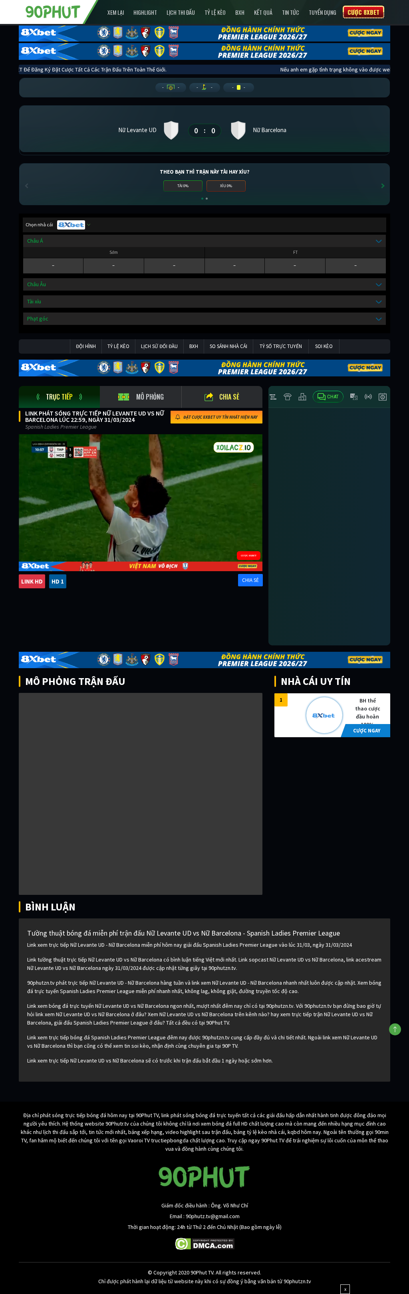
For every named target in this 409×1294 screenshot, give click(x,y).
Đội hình (86, 346)
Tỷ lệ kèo (215, 12)
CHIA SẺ (250, 580)
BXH (239, 12)
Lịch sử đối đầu (159, 346)
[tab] (59, 397)
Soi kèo (324, 346)
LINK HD (32, 581)
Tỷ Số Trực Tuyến (281, 346)
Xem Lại (115, 12)
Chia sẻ (229, 397)
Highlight (145, 12)
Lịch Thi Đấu (181, 12)
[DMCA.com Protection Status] (204, 1243)
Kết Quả (263, 12)
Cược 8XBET (363, 12)
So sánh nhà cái (228, 346)
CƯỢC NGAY (366, 730)
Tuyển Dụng (322, 12)
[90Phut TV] (53, 11)
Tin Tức (290, 12)
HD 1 (58, 581)
